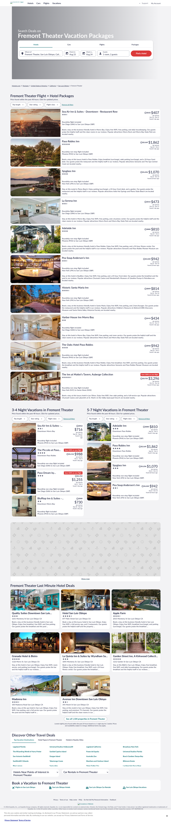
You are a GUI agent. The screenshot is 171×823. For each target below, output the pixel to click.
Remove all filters (67, 105)
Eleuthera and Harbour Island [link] (97, 761)
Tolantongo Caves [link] (56, 761)
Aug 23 (72, 55)
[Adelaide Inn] (110, 239)
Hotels (30, 3)
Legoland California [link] (93, 747)
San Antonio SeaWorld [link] (21, 756)
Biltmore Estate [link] (129, 761)
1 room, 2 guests (110, 55)
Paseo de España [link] (92, 752)
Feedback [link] (113, 800)
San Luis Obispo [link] (63, 86)
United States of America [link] (39, 86)
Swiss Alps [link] (54, 766)
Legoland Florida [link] (19, 747)
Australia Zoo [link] (91, 756)
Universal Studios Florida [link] (132, 752)
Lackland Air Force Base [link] (132, 766)
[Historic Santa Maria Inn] (110, 299)
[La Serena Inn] (110, 211)
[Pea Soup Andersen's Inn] (110, 269)
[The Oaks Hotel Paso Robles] (110, 356)
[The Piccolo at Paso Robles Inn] (60, 457)
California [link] (53, 86)
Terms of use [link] (64, 800)
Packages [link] (26, 86)
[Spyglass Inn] (110, 182)
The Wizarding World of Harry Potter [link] (27, 752)
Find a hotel (141, 54)
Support (145, 3)
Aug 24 (89, 55)
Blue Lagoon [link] (17, 766)
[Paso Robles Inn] (110, 152)
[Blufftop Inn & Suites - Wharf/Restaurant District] (60, 506)
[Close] (167, 816)
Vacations (56, 3)
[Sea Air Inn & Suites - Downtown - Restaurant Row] (110, 123)
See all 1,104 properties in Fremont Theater (85, 719)
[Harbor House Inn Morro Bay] (110, 327)
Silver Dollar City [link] (92, 766)
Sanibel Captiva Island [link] (58, 752)
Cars (38, 3)
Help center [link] (73, 800)
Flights (46, 3)
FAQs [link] (80, 800)
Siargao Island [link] (55, 756)
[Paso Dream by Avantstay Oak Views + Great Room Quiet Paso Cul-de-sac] (60, 482)
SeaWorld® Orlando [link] (21, 761)
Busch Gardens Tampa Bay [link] (133, 756)
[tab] (35, 44)
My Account (156, 3)
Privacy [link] (55, 800)
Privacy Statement (11, 820)
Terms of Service (25, 820)
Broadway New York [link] (130, 747)
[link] (30, 787)
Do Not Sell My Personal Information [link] (96, 800)
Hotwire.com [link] (16, 86)
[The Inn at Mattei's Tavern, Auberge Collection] (110, 386)
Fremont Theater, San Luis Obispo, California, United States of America (43, 55)
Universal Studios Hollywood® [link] (61, 747)
